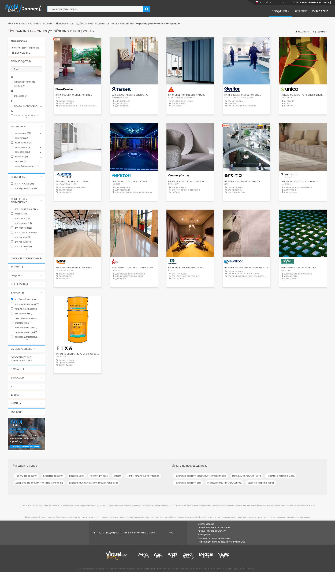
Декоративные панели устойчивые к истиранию (39, 483)
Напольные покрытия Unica (281, 476)
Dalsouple (20, 96)
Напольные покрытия (26, 476)
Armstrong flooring (24, 82)
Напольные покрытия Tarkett (246, 476)
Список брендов (206, 524)
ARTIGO (19, 86)
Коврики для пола (99, 476)
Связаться (77, 43)
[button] (26, 61)
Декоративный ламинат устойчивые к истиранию (93, 483)
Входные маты (76, 476)
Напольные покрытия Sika (188, 483)
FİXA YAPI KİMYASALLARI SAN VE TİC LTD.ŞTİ (28, 106)
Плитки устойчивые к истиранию (143, 476)
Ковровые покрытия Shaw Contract (224, 483)
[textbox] (95, 9)
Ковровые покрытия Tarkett (261, 483)
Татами (117, 476)
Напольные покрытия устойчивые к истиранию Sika (200, 476)
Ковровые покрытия (53, 476)
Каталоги (301, 11)
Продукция (279, 11)
